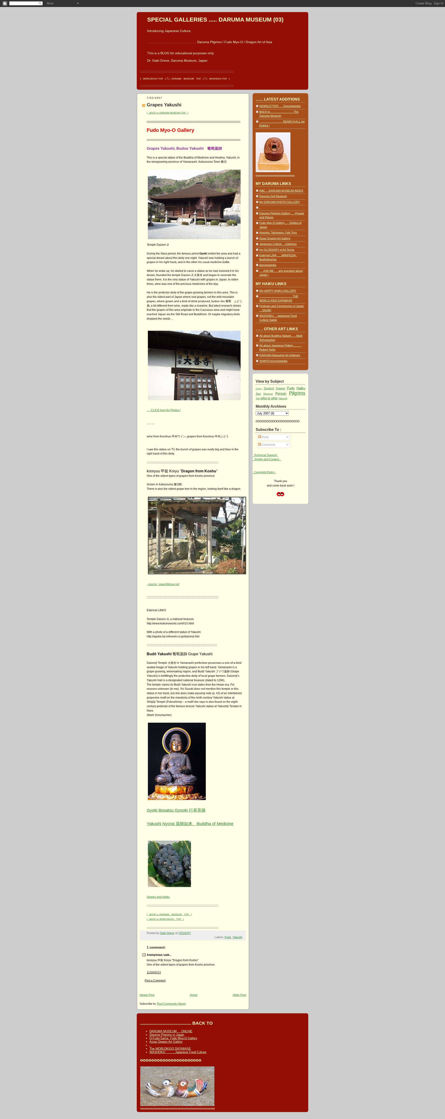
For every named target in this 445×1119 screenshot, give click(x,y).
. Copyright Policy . (264, 472)
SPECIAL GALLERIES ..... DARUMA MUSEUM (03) (215, 19)
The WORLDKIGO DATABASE (170, 1048)
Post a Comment (155, 980)
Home (193, 995)
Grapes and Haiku (158, 897)
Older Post (239, 995)
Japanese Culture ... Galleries (278, 244)
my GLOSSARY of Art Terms (276, 249)
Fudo (228, 937)
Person (280, 393)
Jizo (258, 393)
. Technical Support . (265, 455)
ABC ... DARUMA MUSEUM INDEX (281, 190)
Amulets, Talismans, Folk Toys (278, 232)
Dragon (280, 388)
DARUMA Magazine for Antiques (279, 355)
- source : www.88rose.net (163, 584)
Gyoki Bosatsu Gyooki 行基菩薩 (176, 810)
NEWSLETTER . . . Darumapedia (280, 106)
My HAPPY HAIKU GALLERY (277, 290)
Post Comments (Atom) (171, 1003)
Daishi (259, 388)
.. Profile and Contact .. (267, 459)
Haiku (300, 388)
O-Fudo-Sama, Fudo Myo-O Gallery (173, 1038)
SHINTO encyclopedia (273, 361)
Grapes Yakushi (164, 104)
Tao (258, 398)
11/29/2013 (154, 972)
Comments (268, 444)
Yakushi (237, 937)
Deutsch (269, 388)
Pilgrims (297, 393)
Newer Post (147, 995)
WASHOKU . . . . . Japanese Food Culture (177, 1052)
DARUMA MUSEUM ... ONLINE (170, 1031)
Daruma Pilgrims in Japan (166, 1034)
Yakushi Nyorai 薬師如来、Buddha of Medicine (190, 823)
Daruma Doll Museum (273, 196)
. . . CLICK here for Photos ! (164, 410)
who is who (269, 398)
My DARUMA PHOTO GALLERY (279, 202)
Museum (268, 393)
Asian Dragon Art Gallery (274, 238)
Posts (265, 437)
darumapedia (267, 265)
